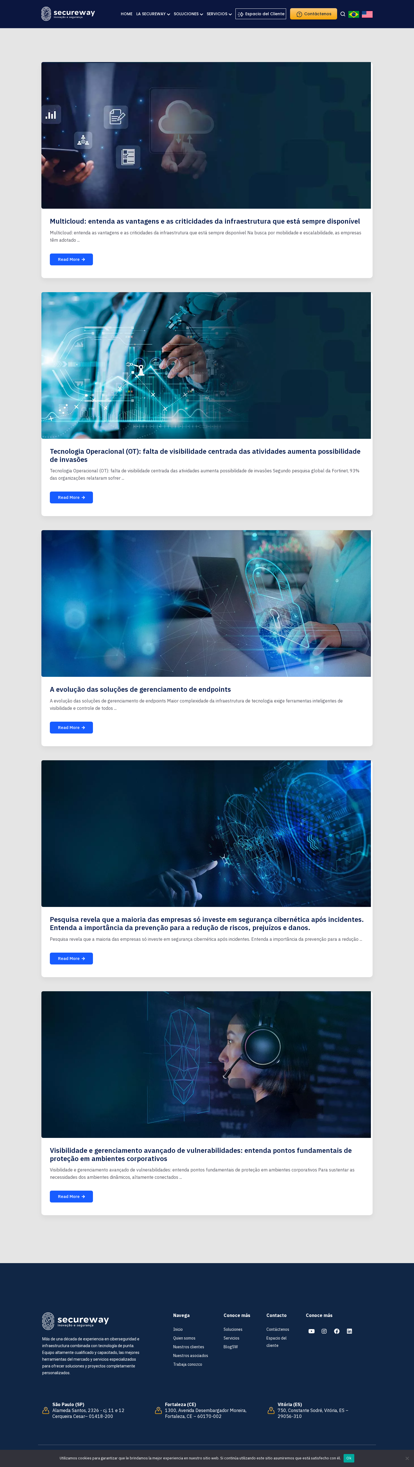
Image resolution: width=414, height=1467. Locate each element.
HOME (126, 14)
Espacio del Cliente (264, 14)
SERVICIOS (217, 14)
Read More (69, 259)
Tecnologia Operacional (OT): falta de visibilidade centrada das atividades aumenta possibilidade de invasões (205, 455)
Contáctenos (317, 14)
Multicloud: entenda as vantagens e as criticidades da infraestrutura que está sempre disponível (205, 221)
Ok (348, 1458)
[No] (407, 1458)
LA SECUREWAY (151, 14)
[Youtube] (311, 1331)
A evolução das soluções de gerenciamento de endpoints (140, 689)
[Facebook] (336, 1331)
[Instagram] (324, 1331)
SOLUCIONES (186, 14)
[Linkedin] (349, 1331)
